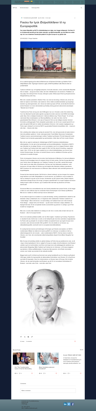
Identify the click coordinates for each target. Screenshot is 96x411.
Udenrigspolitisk (35, 7)
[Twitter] (68, 404)
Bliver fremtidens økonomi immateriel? (46, 367)
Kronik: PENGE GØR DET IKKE (72, 355)
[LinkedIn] (65, 404)
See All (81, 349)
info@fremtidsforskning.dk (30, 408)
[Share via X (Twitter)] (24, 336)
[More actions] (75, 18)
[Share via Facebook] (21, 336)
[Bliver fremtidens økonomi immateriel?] (48, 359)
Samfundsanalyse (24, 7)
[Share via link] (32, 336)
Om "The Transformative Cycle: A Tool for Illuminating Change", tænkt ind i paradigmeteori (23, 367)
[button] (81, 7)
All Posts (15, 7)
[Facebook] (72, 404)
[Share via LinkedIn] (28, 336)
